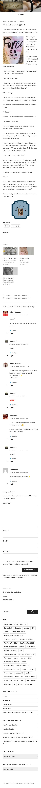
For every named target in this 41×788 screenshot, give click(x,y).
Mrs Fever (13, 416)
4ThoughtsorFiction (11, 624)
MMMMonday (9, 665)
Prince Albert (8, 673)
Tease (22, 680)
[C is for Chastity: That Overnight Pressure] (10, 251)
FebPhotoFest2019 (11, 643)
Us (15, 684)
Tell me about (31, 680)
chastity (10, 298)
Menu (22, 14)
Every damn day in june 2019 (13, 635)
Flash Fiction (31, 647)
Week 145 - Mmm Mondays (12, 737)
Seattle (5, 696)
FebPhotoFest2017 (11, 639)
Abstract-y (6, 700)
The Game (7, 684)
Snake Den (19, 677)
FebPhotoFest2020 (27, 643)
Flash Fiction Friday (10, 650)
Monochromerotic (22, 665)
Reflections (7, 708)
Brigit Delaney (15, 312)
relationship (19, 673)
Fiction (21, 647)
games (23, 658)
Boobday (18, 628)
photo (24, 669)
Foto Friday (8, 658)
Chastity (10, 295)
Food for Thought (10, 654)
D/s (15, 295)
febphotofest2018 (26, 639)
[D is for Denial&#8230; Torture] (27, 251)
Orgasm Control (9, 669)
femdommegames (10, 647)
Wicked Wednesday (25, 684)
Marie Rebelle (15, 364)
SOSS (6, 680)
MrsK (5, 729)
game (16, 658)
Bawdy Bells (8, 628)
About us (23, 624)
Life (29, 658)
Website (6, 551)
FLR (21, 650)
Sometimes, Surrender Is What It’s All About (18, 713)
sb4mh (28, 673)
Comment (7, 503)
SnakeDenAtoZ (24, 295)
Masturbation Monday (11, 662)
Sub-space (14, 680)
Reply (11, 333)
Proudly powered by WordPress (24, 783)
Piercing (31, 669)
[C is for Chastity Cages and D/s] (10, 271)
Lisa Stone (13, 470)
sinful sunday (8, 677)
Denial (6, 632)
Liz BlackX (6, 741)
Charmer (20, 21)
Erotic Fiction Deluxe (18, 632)
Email (5, 541)
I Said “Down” (7, 704)
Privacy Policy (7, 783)
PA (18, 669)
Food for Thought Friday (26, 654)
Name (5, 531)
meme (24, 662)
